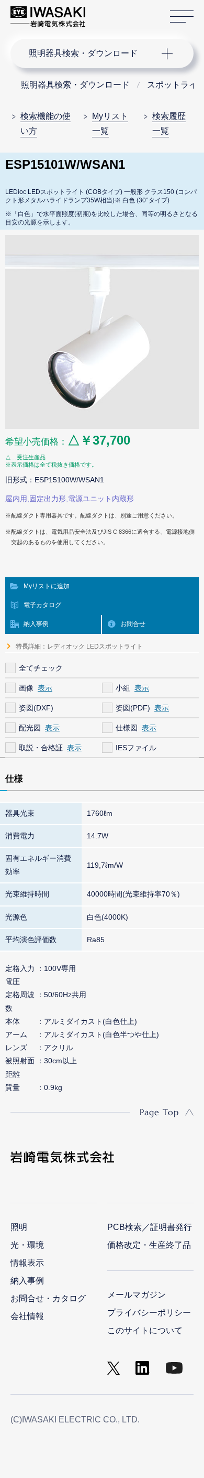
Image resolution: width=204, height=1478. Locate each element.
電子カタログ (42, 605)
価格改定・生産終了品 (149, 1244)
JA (105, 11)
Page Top (159, 1112)
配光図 (30, 728)
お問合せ (132, 624)
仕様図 (127, 728)
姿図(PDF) (133, 708)
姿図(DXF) (36, 708)
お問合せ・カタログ (48, 1298)
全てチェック (41, 668)
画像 (26, 688)
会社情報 (27, 1316)
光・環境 (27, 1244)
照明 (18, 1227)
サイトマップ (182, 16)
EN (121, 11)
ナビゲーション (92, 53)
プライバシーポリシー (149, 1312)
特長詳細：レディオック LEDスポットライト (79, 646)
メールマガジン (136, 1294)
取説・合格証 (41, 747)
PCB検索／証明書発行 (149, 1227)
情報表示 (27, 1262)
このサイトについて (145, 1330)
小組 (123, 688)
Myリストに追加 (47, 586)
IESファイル (136, 747)
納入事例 (36, 624)
